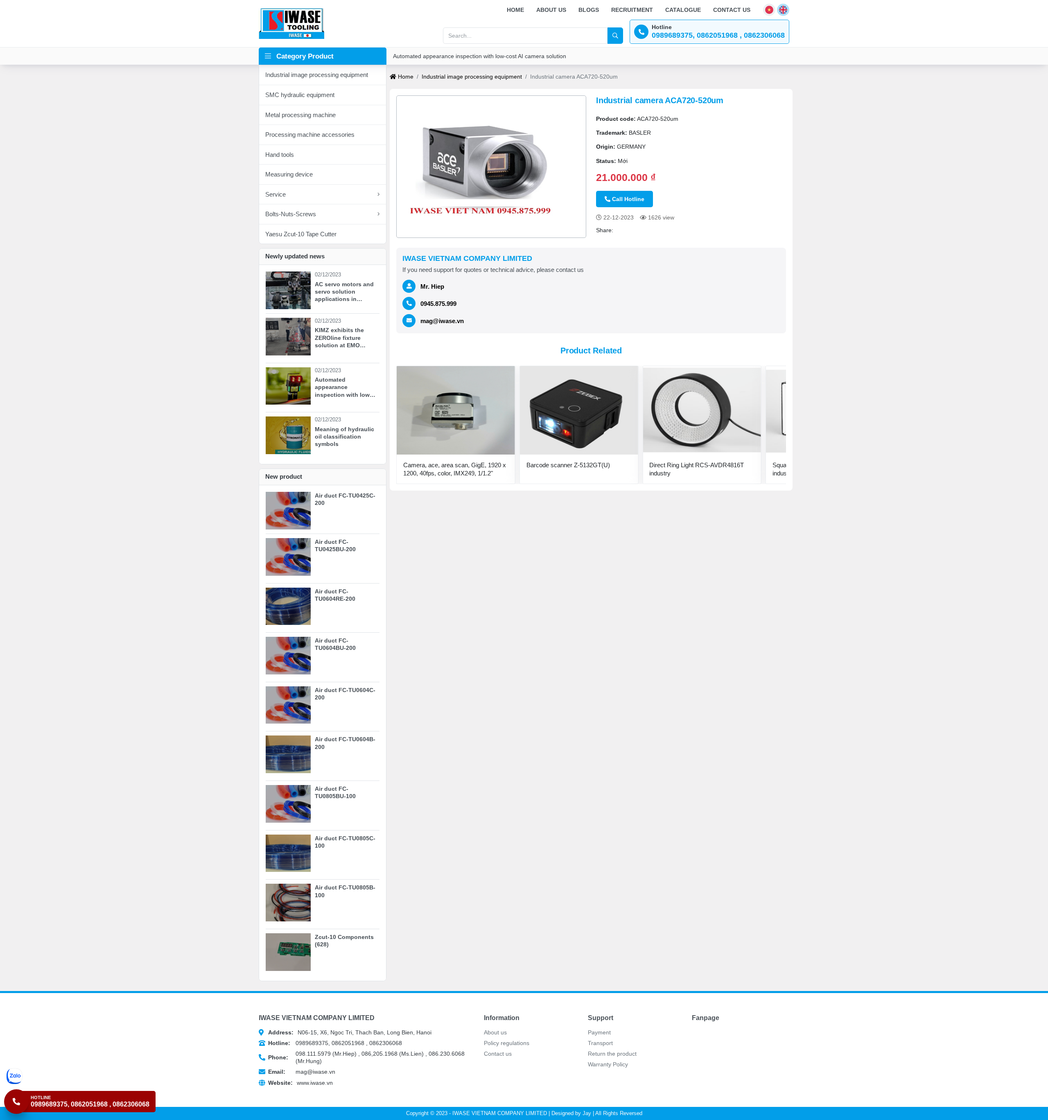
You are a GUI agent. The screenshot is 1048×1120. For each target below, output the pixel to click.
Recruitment (632, 10)
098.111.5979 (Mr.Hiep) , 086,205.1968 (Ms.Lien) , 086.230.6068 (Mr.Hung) (366, 1057)
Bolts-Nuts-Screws (290, 213)
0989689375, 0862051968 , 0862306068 (335, 1043)
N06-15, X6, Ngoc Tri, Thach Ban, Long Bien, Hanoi (349, 1032)
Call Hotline (628, 199)
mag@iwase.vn (442, 320)
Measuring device (289, 174)
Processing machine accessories (310, 134)
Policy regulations (506, 1043)
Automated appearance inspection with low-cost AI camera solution (479, 56)
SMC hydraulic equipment (299, 94)
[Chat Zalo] (81, 1076)
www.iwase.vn (300, 1082)
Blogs (588, 10)
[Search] (615, 35)
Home (515, 10)
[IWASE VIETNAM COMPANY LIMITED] (291, 23)
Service (275, 194)
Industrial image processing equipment (316, 74)
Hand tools (279, 154)
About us (551, 10)
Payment (599, 1032)
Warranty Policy (608, 1064)
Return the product (612, 1053)
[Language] (769, 10)
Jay (587, 1113)
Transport (600, 1043)
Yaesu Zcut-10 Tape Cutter (301, 234)
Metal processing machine (300, 114)
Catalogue (683, 10)
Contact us (731, 10)
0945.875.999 (438, 303)
